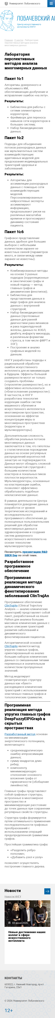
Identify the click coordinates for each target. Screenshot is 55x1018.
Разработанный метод (20, 734)
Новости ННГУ (13, 896)
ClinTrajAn (11, 605)
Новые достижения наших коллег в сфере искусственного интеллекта (27, 936)
